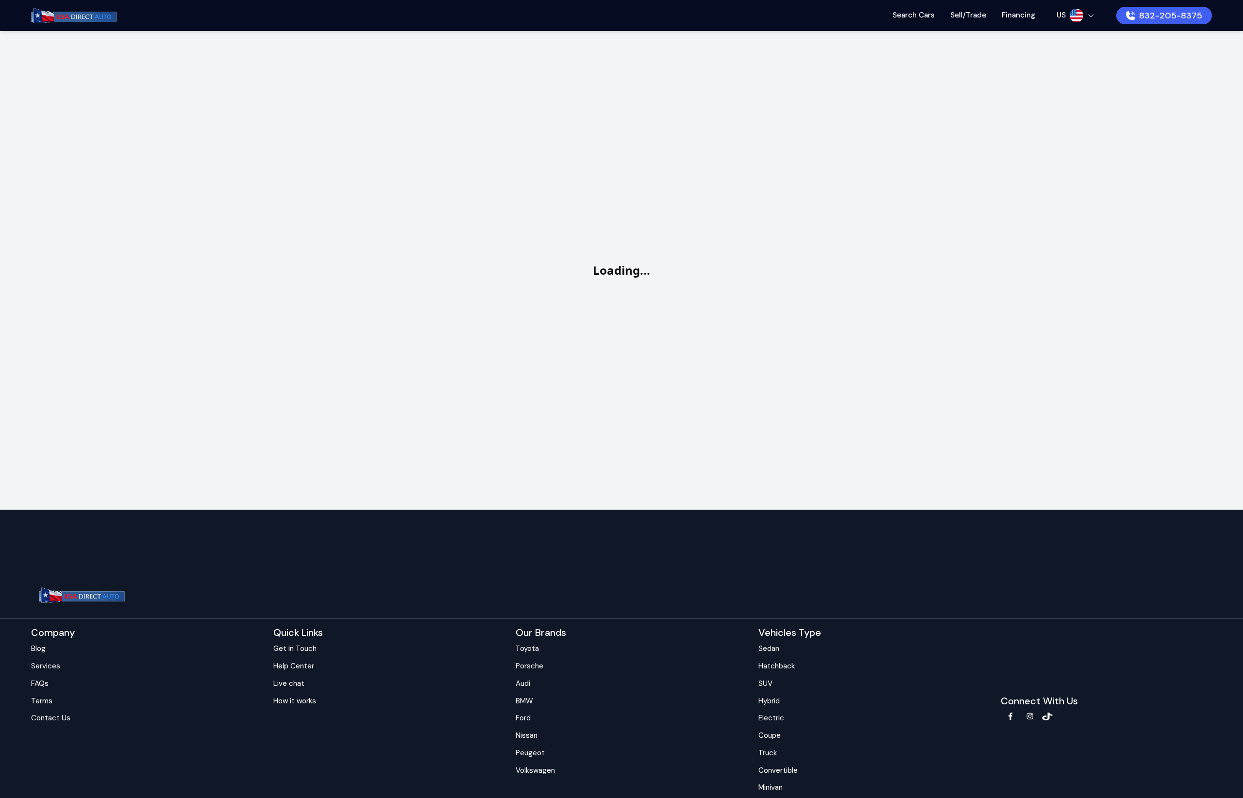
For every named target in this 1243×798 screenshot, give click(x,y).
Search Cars (913, 15)
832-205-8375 (1170, 15)
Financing (1018, 15)
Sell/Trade (968, 15)
